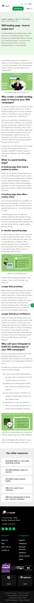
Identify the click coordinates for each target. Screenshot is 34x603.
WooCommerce (24, 556)
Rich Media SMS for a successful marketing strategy (17, 462)
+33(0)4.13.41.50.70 (8, 524)
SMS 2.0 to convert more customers (15, 489)
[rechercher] (21, 4)
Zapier (21, 559)
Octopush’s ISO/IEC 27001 (17, 598)
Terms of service (24, 593)
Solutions (11, 19)
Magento (22, 540)
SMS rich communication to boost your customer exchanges (18, 498)
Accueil (3, 19)
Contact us (5, 550)
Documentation (12, 595)
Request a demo (32, 305)
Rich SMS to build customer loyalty (16, 480)
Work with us (6, 547)
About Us (4, 540)
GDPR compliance (11, 600)
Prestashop (23, 543)
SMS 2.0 (17, 19)
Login (30, 4)
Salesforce (22, 553)
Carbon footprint (24, 600)
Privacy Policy (23, 595)
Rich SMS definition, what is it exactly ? (17, 471)
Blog (3, 543)
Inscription (18, 8)
